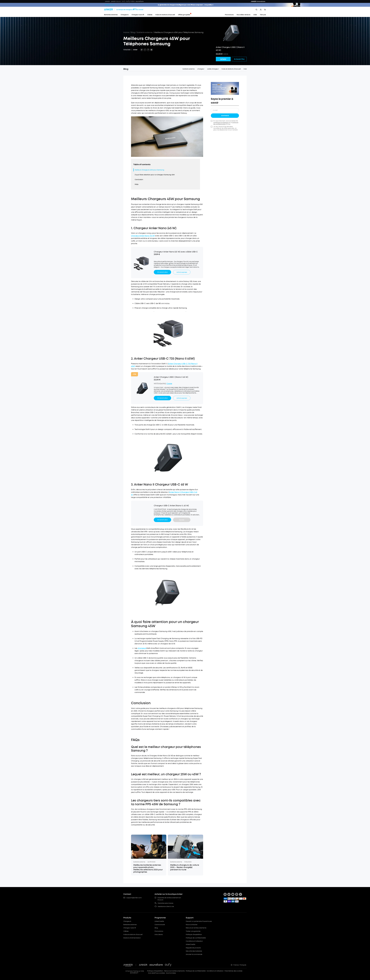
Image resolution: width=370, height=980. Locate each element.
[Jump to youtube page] (232, 894)
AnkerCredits (159, 921)
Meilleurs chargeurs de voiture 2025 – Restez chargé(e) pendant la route (184, 867)
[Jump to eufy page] (168, 965)
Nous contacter (191, 925)
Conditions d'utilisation (194, 941)
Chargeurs (127, 921)
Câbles (126, 931)
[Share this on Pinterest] (148, 49)
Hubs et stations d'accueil (133, 934)
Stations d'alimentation (132, 938)
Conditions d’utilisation (215, 971)
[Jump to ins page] (236, 894)
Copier (169, 383)
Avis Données (171, 973)
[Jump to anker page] (128, 965)
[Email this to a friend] (151, 49)
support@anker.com (134, 898)
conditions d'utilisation (220, 122)
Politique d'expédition (194, 934)
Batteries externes (130, 925)
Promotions (159, 931)
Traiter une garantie (193, 931)
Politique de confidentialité (196, 938)
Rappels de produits (193, 948)
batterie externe (144, 32)
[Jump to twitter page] (228, 894)
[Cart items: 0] (265, 10)
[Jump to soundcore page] (156, 965)
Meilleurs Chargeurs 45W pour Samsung (149, 170)
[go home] (127, 10)
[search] (256, 10)
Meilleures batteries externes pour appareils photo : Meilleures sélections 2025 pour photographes (148, 868)
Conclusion (139, 180)
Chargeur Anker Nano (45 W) (143, 236)
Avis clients (159, 934)
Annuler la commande (194, 954)
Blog (133, 32)
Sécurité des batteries (194, 951)
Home (126, 32)
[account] (261, 10)
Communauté (160, 925)
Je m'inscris (225, 116)
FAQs (136, 184)
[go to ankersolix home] (109, 5)
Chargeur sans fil (129, 928)
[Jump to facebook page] (225, 894)
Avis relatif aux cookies (156, 973)
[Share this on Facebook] (145, 49)
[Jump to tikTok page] (240, 894)
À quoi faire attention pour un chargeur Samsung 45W (155, 175)
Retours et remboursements (196, 928)
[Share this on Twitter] (141, 49)
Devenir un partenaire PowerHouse (199, 921)
